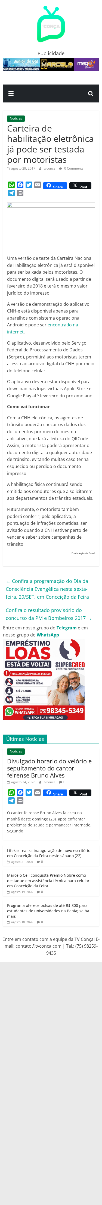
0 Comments (73, 168)
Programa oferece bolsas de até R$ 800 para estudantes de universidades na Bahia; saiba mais (48, 911)
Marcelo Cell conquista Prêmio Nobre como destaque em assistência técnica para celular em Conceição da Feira (48, 880)
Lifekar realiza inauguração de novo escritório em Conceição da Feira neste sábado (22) (48, 853)
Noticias (16, 118)
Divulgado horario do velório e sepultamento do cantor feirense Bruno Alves (49, 768)
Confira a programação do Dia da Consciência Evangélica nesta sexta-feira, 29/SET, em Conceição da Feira (47, 589)
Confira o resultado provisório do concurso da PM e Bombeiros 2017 (49, 614)
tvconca (50, 168)
